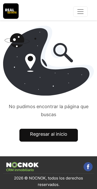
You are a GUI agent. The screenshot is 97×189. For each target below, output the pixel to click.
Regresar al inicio (48, 134)
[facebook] (88, 166)
